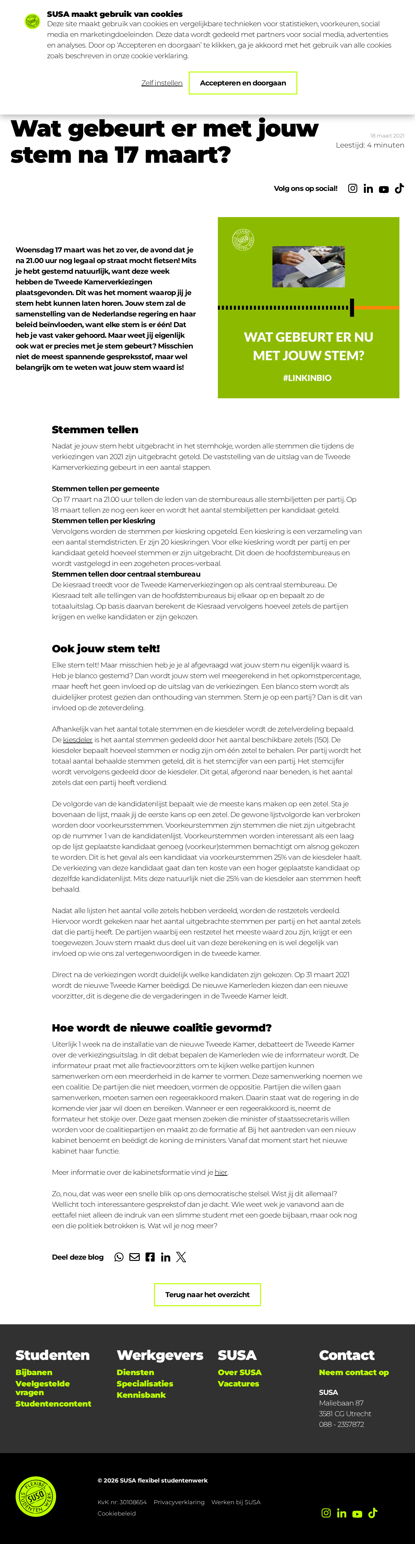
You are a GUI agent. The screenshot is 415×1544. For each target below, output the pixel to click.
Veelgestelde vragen (43, 1388)
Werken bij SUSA (236, 1502)
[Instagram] (353, 188)
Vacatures (238, 1383)
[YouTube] (384, 188)
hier (221, 1172)
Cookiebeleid (117, 1513)
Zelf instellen (162, 83)
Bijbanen (34, 1372)
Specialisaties (145, 1383)
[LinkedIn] (368, 188)
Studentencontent (53, 1403)
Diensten (135, 1372)
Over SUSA (240, 1372)
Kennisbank (141, 1395)
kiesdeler (77, 739)
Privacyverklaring (179, 1502)
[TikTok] (399, 188)
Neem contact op (354, 1372)
